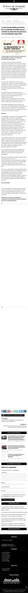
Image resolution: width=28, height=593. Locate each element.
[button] (26, 14)
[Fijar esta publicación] (9, 411)
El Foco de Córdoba (6, 555)
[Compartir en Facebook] (2, 411)
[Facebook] (14, 1)
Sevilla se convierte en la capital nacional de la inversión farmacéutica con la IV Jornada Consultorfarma (13, 515)
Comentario (4, 472)
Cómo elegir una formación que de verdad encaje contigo (14, 512)
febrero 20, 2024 (13, 450)
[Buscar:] (14, 17)
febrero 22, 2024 (13, 458)
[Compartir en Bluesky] (23, 411)
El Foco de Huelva (5, 558)
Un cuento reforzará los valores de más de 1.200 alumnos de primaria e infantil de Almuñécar (16, 447)
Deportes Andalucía (6, 569)
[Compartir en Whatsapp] (16, 411)
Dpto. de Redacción (17, 37)
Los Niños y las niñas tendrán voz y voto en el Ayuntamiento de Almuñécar (16, 456)
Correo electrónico (5, 486)
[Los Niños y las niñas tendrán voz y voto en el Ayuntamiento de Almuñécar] (4, 456)
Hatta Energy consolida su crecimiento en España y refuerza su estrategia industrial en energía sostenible (13, 524)
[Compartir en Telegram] (21, 411)
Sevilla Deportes (5, 570)
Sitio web (3, 490)
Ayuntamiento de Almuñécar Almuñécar (14, 415)
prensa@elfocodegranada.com (7, 544)
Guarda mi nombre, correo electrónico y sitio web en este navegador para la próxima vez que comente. (13, 495)
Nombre (3, 482)
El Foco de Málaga (6, 561)
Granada (9, 21)
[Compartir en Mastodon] (18, 411)
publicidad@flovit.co (11, 545)
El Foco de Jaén (5, 559)
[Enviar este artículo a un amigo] (11, 411)
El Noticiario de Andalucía (7, 540)
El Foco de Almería (6, 552)
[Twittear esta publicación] (5, 411)
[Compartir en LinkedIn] (7, 411)
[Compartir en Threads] (25, 411)
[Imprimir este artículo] (14, 411)
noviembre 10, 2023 (7, 37)
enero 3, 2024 (12, 441)
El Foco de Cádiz (5, 553)
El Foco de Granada (6, 556)
